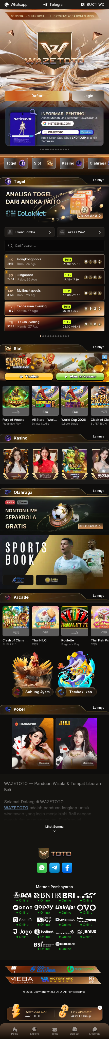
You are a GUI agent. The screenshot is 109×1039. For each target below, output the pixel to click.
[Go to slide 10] (66, 149)
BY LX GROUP (88, 526)
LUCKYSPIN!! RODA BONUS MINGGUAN (63, 16)
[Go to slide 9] (63, 149)
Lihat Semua (54, 826)
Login (88, 96)
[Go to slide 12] (68, 336)
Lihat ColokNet (87, 215)
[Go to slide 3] (47, 149)
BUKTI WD (95, 4)
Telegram (57, 4)
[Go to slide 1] (40, 149)
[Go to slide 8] (61, 149)
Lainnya (98, 180)
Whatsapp (19, 4)
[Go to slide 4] (50, 149)
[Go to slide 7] (58, 149)
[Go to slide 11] (68, 149)
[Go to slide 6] (56, 149)
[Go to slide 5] (53, 149)
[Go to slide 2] (43, 149)
